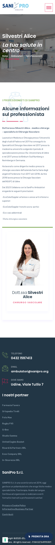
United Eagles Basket (13, 442)
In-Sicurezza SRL (11, 460)
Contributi (7, 514)
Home (5, 56)
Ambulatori (17, 56)
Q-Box (5, 430)
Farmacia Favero (11, 405)
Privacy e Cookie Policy (14, 505)
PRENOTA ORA (40, 536)
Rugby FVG (7, 423)
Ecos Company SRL (12, 454)
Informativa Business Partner (17, 509)
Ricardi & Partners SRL (14, 448)
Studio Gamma (9, 436)
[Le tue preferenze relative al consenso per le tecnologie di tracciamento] (5, 540)
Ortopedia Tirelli (10, 411)
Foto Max (7, 417)
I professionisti (34, 56)
